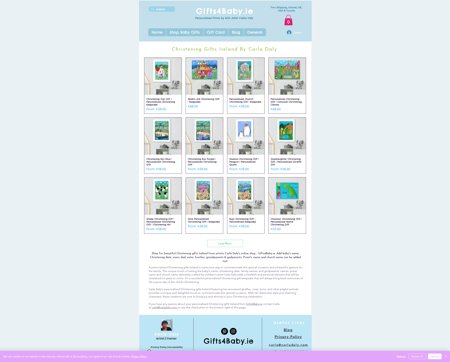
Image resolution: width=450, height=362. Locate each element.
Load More (225, 243)
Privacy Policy (159, 347)
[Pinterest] (224, 331)
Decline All (417, 356)
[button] (184, 32)
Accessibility (175, 347)
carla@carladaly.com (165, 307)
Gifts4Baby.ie (224, 11)
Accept (435, 356)
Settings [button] (401, 356)
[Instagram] (233, 331)
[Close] (446, 356)
